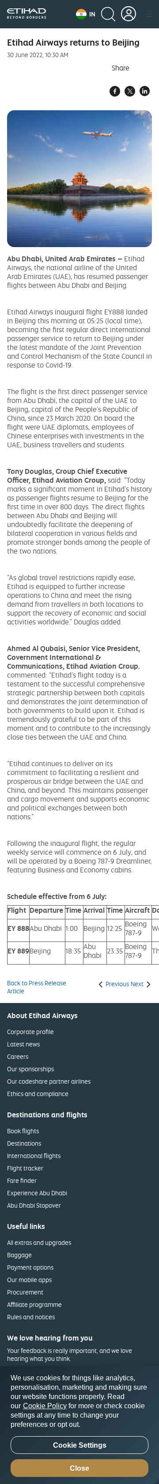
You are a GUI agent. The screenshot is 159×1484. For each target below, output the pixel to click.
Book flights (23, 1131)
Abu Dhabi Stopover (34, 1205)
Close (79, 1468)
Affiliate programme (34, 1304)
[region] (79, 1425)
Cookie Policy (45, 1406)
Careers (17, 1056)
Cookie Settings (79, 1445)
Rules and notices (31, 1317)
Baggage (19, 1255)
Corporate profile (30, 1031)
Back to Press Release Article (36, 987)
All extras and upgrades (39, 1242)
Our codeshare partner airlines (49, 1081)
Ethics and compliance (37, 1093)
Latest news (23, 1044)
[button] (85, 14)
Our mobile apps (29, 1279)
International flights (34, 1155)
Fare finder (22, 1180)
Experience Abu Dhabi (37, 1193)
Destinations (24, 1143)
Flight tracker (25, 1168)
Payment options (30, 1267)
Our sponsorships (30, 1069)
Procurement (25, 1292)
